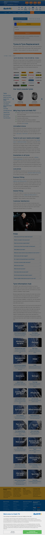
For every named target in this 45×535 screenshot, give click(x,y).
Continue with (32, 532)
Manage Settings (12, 532)
